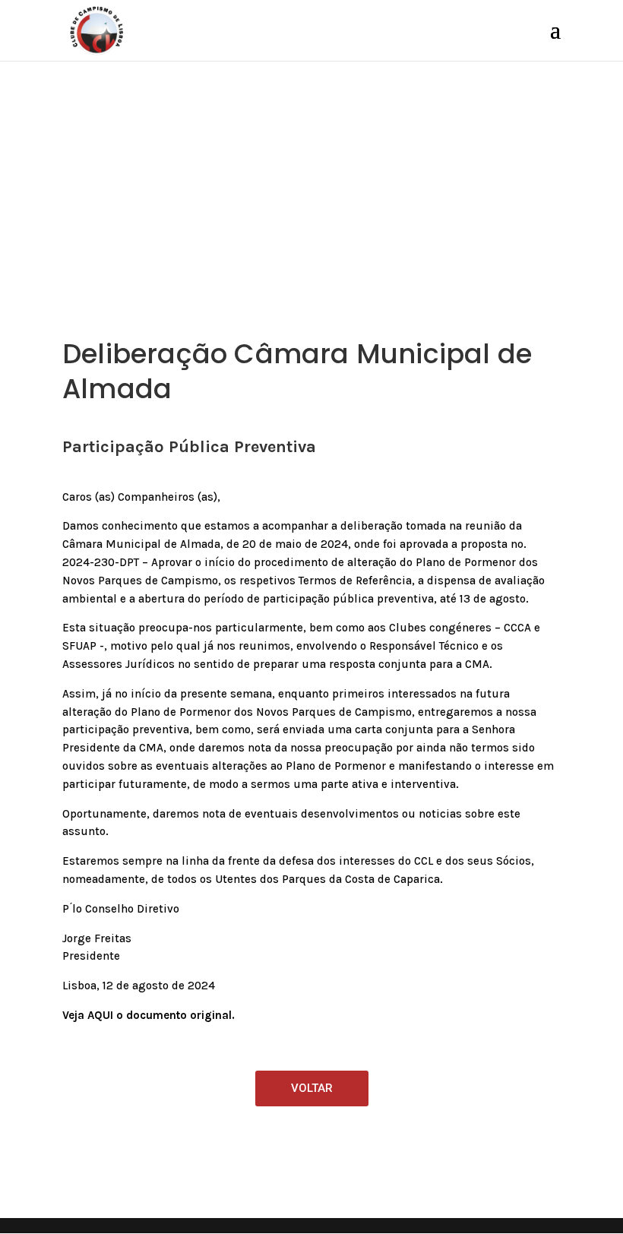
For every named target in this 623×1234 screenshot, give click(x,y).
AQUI (100, 1015)
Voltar (312, 1088)
